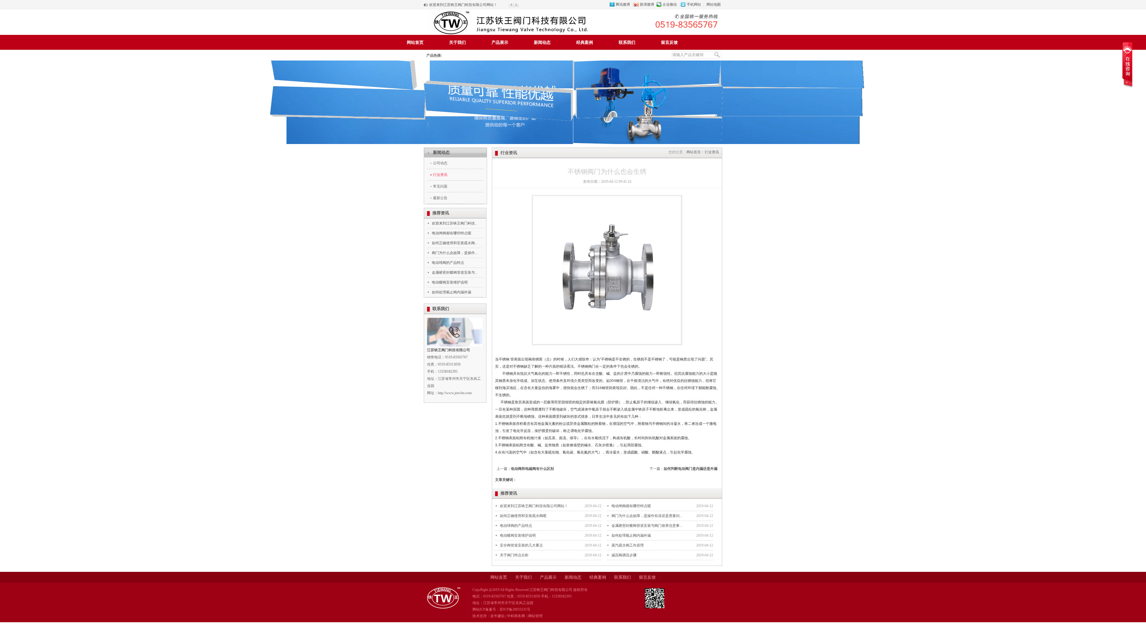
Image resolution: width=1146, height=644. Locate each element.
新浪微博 (647, 4)
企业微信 (670, 4)
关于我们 (457, 42)
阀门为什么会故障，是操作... (455, 253)
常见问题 (440, 186)
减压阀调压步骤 (624, 555)
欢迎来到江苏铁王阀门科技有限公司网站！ (463, 5)
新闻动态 (542, 42)
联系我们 (627, 42)
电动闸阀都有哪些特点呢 (451, 233)
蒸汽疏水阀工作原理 (627, 545)
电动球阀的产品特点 (448, 263)
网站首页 (415, 42)
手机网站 (694, 4)
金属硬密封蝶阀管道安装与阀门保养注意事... (646, 526)
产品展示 (500, 42)
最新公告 (440, 198)
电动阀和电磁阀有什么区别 (532, 469)
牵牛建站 (497, 616)
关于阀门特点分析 (514, 555)
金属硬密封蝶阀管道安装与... (455, 272)
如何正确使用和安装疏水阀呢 (523, 516)
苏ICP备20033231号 (515, 609)
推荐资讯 (440, 213)
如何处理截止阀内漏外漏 (451, 292)
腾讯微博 (623, 4)
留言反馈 (669, 42)
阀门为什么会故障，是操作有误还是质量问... (646, 516)
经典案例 (584, 42)
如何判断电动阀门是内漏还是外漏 (690, 469)
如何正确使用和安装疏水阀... (455, 243)
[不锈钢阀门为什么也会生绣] (607, 347)
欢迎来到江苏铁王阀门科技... (455, 223)
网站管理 (535, 616)
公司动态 (440, 163)
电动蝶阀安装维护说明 (450, 282)
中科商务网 (516, 616)
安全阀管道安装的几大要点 (521, 545)
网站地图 (713, 4)
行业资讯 (440, 175)
